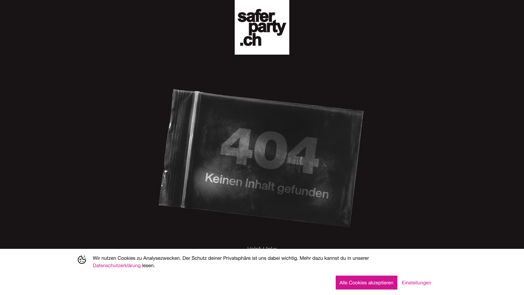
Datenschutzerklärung (117, 265)
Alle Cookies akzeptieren (367, 282)
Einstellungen (416, 282)
